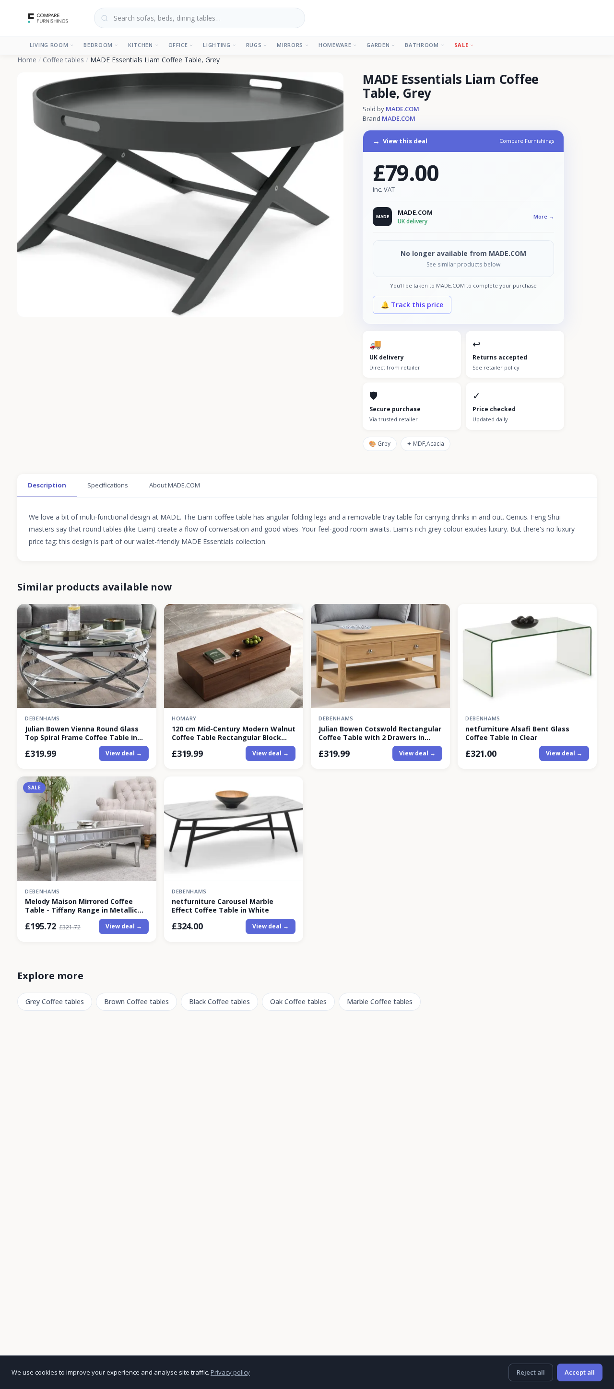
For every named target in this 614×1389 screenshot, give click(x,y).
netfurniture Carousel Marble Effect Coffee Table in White (222, 905)
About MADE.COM (174, 485)
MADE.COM (402, 108)
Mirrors (290, 44)
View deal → (124, 753)
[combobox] (199, 18)
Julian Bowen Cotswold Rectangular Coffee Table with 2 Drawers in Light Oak (380, 733)
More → (543, 216)
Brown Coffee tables (136, 1001)
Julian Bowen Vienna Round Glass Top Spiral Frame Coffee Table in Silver (82, 733)
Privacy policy (230, 1372)
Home (26, 59)
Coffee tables (63, 59)
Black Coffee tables (219, 1001)
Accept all (580, 1372)
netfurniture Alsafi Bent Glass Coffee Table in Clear (517, 733)
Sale (461, 44)
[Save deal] (143, 616)
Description (47, 485)
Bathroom (421, 44)
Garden (378, 44)
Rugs (254, 44)
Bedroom (98, 44)
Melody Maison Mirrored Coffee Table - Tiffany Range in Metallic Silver (81, 905)
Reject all (531, 1372)
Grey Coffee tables (54, 1001)
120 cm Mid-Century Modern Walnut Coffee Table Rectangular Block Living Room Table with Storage (233, 733)
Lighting (216, 44)
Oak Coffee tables (298, 1001)
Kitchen (140, 44)
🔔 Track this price (412, 304)
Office (178, 44)
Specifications (107, 485)
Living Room (49, 44)
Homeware (335, 44)
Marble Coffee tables (380, 1001)
